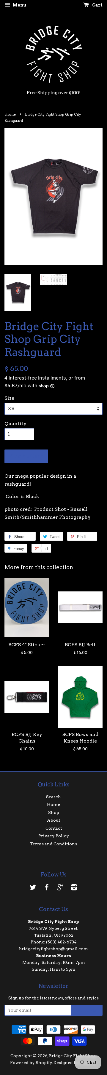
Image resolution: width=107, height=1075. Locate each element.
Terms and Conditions (53, 844)
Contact (53, 828)
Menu (19, 5)
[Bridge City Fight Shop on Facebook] (46, 888)
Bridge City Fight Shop (72, 1055)
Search (53, 796)
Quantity (15, 423)
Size (9, 398)
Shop (53, 812)
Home (10, 114)
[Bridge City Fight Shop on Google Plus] (60, 888)
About (53, 820)
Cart (97, 5)
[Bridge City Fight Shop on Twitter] (33, 888)
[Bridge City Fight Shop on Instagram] (74, 888)
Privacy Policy (53, 836)
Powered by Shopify (31, 1062)
